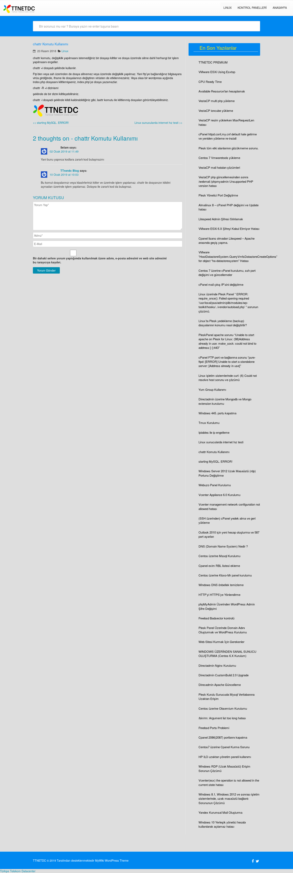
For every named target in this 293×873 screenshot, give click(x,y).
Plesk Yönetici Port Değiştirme (218, 195)
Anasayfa (280, 8)
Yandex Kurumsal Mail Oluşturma (220, 812)
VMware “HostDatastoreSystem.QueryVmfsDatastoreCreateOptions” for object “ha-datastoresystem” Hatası (238, 256)
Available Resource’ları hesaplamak (222, 91)
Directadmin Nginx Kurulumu (217, 665)
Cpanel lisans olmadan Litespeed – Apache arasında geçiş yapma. (227, 240)
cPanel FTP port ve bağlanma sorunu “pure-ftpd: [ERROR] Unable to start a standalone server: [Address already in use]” (227, 361)
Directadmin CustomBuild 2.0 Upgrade (224, 675)
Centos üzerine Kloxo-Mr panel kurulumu (225, 575)
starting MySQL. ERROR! (51, 123)
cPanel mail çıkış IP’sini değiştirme (221, 284)
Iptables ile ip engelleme (214, 432)
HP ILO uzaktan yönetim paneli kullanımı (225, 757)
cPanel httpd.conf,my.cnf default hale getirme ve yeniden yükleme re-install (228, 136)
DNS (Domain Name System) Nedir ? (223, 546)
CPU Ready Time (210, 81)
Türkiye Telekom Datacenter (17, 871)
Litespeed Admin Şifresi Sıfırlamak (221, 219)
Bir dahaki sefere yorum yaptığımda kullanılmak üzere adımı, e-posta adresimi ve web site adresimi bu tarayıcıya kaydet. (100, 260)
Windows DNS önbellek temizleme (221, 585)
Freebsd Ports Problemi (214, 728)
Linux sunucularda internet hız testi (158, 123)
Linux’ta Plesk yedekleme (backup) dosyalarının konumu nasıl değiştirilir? (223, 323)
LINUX (227, 8)
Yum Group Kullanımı (212, 389)
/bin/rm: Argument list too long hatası (222, 718)
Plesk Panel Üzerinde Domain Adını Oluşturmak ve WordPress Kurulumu (223, 630)
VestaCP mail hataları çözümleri (219, 167)
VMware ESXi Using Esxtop (217, 72)
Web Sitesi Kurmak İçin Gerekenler (221, 642)
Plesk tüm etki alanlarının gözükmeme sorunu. (229, 148)
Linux (65, 51)
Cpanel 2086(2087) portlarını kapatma (223, 737)
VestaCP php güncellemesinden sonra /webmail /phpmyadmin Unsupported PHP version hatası (226, 181)
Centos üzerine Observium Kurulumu (223, 708)
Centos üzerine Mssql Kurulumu (219, 556)
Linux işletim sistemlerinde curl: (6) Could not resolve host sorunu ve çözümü (228, 377)
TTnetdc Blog (69, 171)
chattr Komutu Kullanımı (214, 452)
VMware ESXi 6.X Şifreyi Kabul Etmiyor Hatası (229, 228)
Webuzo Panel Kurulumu (215, 485)
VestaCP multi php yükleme (217, 101)
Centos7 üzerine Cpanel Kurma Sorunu (224, 747)
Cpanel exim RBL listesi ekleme (219, 565)
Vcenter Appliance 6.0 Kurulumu (219, 495)
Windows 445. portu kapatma (217, 413)
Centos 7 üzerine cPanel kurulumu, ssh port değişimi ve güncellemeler (227, 272)
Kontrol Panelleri (252, 8)
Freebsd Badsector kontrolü (216, 618)
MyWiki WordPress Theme (112, 860)
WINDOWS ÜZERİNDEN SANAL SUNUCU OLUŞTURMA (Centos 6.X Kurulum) (227, 653)
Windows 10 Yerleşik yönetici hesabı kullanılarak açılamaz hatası (222, 824)
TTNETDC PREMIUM (213, 62)
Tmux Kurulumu (209, 423)
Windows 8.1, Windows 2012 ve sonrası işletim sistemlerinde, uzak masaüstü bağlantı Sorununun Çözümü (229, 798)
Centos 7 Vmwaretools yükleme (219, 158)
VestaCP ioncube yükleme (216, 110)
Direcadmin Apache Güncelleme (220, 685)
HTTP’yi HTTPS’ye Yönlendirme (219, 594)
